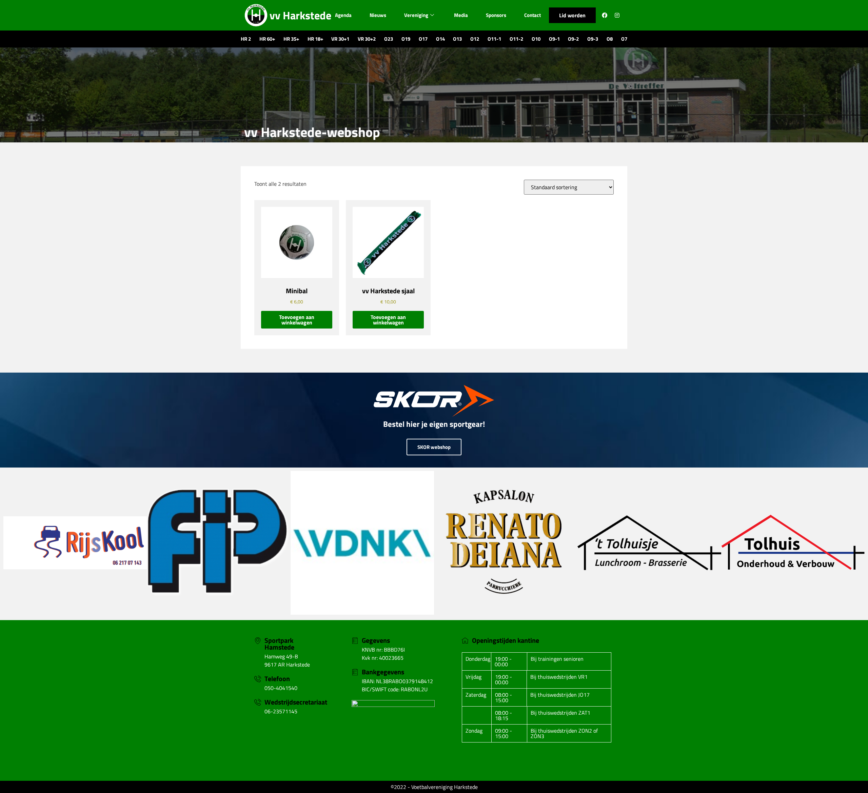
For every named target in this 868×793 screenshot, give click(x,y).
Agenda (343, 15)
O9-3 (592, 39)
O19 (405, 39)
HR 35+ (291, 39)
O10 (536, 39)
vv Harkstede (300, 15)
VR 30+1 (340, 39)
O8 (610, 39)
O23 (388, 39)
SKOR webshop (434, 447)
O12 (474, 39)
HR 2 (246, 39)
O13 (457, 39)
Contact (532, 15)
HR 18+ (315, 39)
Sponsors (496, 15)
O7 (624, 39)
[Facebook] (604, 15)
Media (461, 15)
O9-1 (554, 39)
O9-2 (573, 39)
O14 (440, 39)
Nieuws (378, 15)
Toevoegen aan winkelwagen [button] (296, 319)
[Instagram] (617, 15)
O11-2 (516, 39)
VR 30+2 (367, 39)
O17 (423, 39)
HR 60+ (267, 39)
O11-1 (494, 39)
